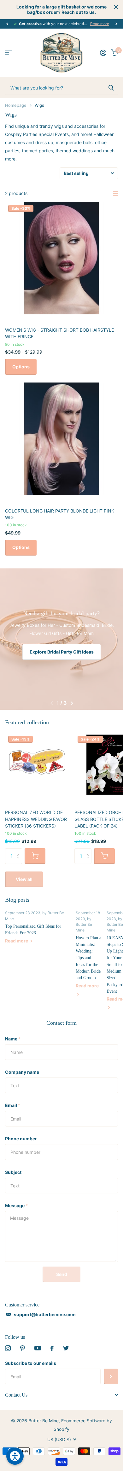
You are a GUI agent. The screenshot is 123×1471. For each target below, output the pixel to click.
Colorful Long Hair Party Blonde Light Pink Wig (59, 514)
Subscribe (111, 1376)
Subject (13, 1172)
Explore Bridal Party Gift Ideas (62, 651)
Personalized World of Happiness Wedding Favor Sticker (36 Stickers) (36, 819)
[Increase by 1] (19, 850)
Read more (99, 23)
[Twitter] (66, 1348)
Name (12, 1038)
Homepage (15, 105)
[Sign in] (103, 52)
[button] (7, 23)
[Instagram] (8, 1348)
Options (21, 366)
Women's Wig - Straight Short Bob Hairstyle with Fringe (59, 333)
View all (24, 879)
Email (12, 1105)
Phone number (21, 1138)
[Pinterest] (22, 1348)
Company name (22, 1072)
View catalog (8, 53)
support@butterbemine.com (45, 1314)
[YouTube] (37, 1348)
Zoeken (111, 88)
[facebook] (52, 1348)
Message (16, 1205)
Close (116, 7)
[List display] (115, 193)
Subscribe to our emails (30, 1363)
